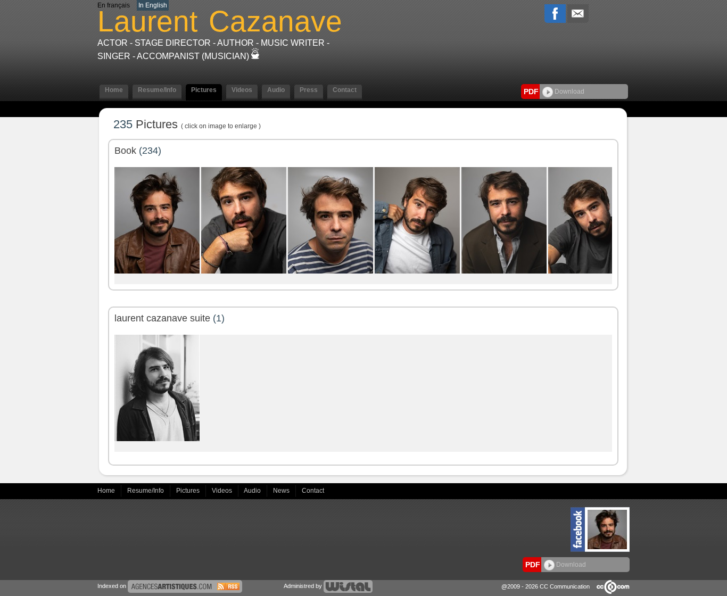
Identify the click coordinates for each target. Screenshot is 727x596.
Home (107, 490)
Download (568, 91)
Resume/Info (146, 490)
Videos (223, 490)
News (282, 490)
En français (113, 5)
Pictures (188, 490)
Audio (253, 490)
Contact (313, 490)
